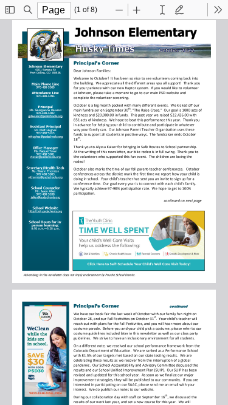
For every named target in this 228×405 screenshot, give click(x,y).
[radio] (162, 9)
